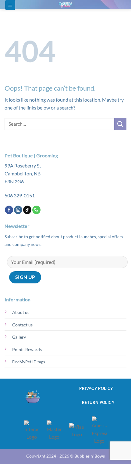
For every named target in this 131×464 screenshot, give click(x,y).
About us (20, 312)
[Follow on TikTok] (27, 210)
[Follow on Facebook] (9, 210)
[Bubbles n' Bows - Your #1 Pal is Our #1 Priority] (65, 4)
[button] (10, 5)
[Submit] (120, 124)
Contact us (22, 324)
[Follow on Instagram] (18, 210)
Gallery (19, 337)
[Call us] (36, 210)
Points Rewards (27, 349)
